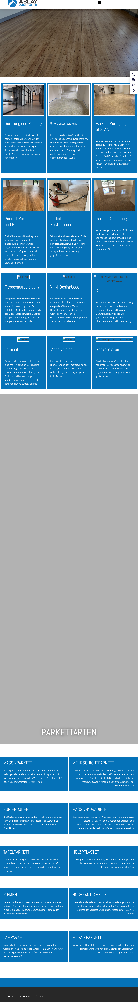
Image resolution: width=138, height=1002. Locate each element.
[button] (99, 2)
